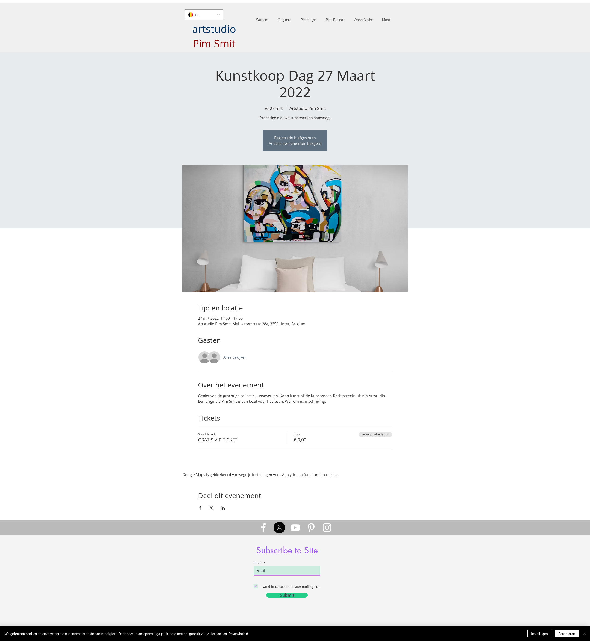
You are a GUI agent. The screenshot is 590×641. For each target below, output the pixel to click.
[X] (279, 527)
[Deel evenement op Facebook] (200, 508)
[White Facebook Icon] (263, 527)
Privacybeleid (238, 633)
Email (258, 563)
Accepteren (566, 633)
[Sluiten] (584, 633)
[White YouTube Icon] (295, 527)
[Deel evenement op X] (211, 508)
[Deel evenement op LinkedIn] (223, 508)
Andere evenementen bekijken (295, 143)
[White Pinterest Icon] (311, 527)
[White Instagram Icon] (327, 527)
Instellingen (539, 633)
